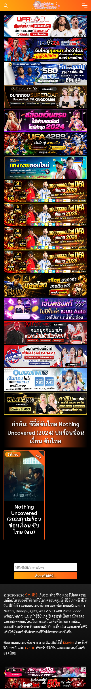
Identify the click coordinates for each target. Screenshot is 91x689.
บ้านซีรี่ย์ (31, 595)
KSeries (68, 642)
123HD (30, 647)
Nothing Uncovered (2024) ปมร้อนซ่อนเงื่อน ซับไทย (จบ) (24, 519)
